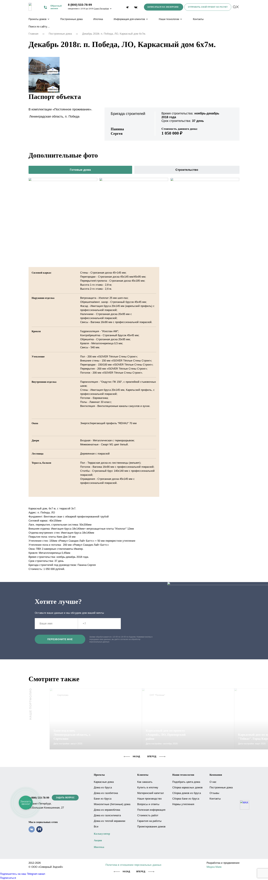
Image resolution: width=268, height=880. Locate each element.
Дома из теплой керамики (109, 821)
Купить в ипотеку (147, 787)
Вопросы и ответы (148, 804)
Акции (98, 840)
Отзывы (214, 793)
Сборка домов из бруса (186, 793)
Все (96, 826)
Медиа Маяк (214, 866)
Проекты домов (38, 19)
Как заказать (144, 781)
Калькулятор (102, 833)
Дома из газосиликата (107, 815)
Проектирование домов (151, 826)
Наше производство (149, 798)
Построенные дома (71, 19)
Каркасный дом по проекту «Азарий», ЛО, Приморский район (166, 734)
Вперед (140, 871)
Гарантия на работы (149, 821)
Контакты (198, 19)
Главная (33, 33)
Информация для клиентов (129, 19)
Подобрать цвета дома (186, 781)
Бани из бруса (102, 798)
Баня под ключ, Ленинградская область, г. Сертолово (72, 734)
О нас (213, 781)
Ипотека (98, 19)
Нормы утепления (183, 804)
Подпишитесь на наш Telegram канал (22, 873)
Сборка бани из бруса (185, 798)
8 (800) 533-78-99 (80, 4)
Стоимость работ (147, 815)
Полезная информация (151, 809)
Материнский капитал (150, 793)
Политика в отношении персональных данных (133, 864)
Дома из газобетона (106, 793)
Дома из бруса (103, 787)
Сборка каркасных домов (187, 787)
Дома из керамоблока (107, 809)
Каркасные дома (104, 781)
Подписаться (8, 877)
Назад (126, 871)
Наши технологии (169, 19)
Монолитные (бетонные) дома (112, 804)
